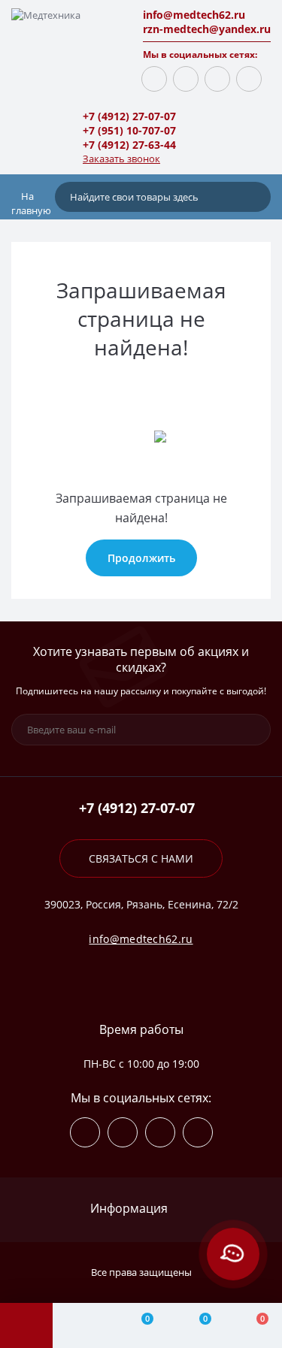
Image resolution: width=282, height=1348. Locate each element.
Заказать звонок (121, 158)
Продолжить (141, 558)
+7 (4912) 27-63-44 (129, 145)
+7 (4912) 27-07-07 (129, 116)
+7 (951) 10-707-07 (129, 130)
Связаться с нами (141, 858)
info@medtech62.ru (194, 15)
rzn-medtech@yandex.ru (207, 29)
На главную (31, 203)
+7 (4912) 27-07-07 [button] (137, 808)
